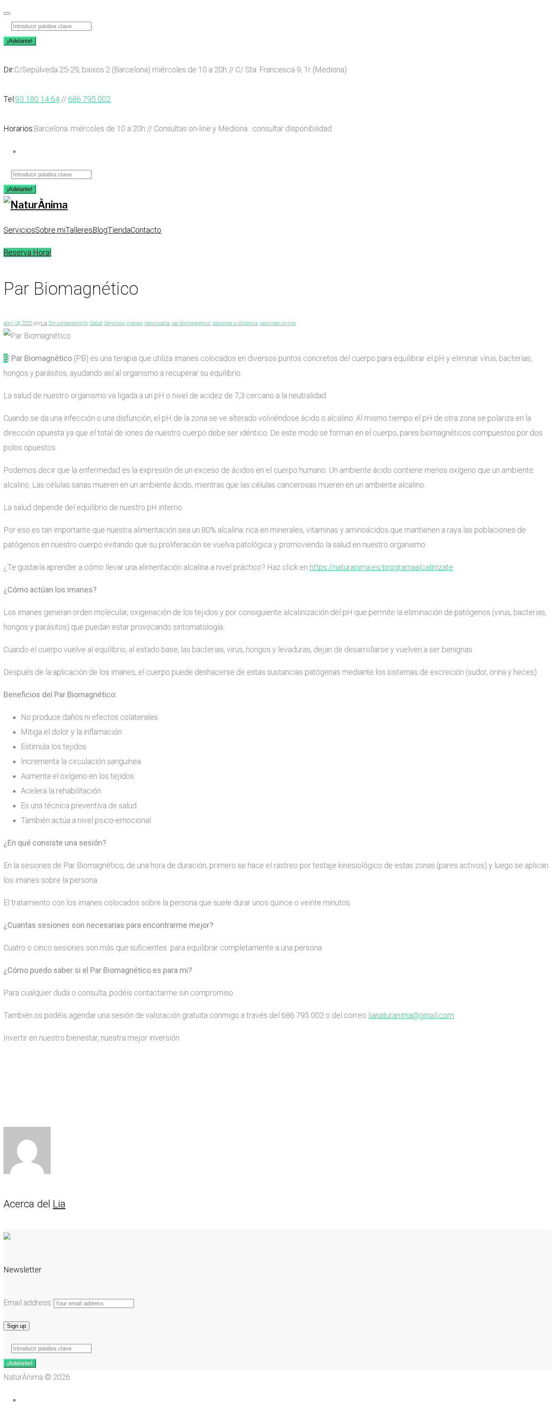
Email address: (28, 1302)
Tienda (119, 229)
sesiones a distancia (235, 323)
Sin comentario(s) (68, 323)
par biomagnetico (191, 323)
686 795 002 (89, 99)
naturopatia (157, 323)
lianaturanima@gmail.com (411, 1015)
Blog (100, 229)
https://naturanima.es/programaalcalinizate (381, 567)
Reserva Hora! (27, 252)
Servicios (19, 229)
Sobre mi (50, 229)
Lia (44, 323)
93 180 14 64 (37, 99)
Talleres (78, 229)
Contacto (146, 229)
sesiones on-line (278, 323)
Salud (96, 323)
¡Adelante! (20, 41)
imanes (134, 323)
